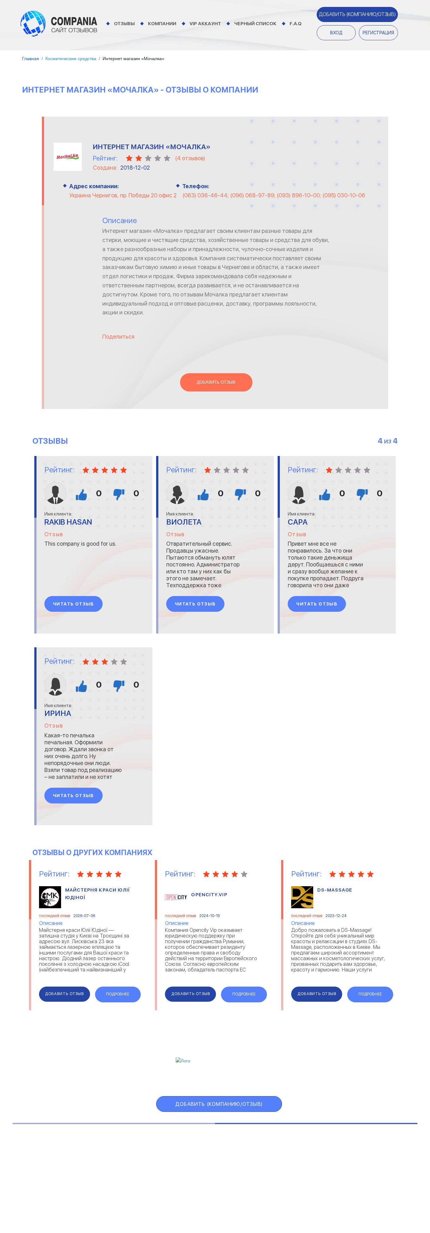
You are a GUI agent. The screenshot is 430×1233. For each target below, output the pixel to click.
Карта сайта (335, 1079)
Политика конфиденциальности (257, 1202)
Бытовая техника (39, 1180)
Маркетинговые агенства (376, 1172)
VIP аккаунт (181, 1079)
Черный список (255, 23)
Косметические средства (204, 1180)
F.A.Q (296, 23)
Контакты (89, 1202)
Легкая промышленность (375, 1156)
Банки (26, 1156)
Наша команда (334, 1202)
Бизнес (27, 1164)
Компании (162, 23)
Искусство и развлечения (203, 1172)
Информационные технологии (207, 1164)
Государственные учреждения (207, 1148)
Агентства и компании (45, 1148)
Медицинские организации (377, 1180)
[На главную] (58, 23)
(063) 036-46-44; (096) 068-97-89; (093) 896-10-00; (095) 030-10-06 (273, 195)
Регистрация (378, 32)
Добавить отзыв (216, 382)
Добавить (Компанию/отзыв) (357, 14)
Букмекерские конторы (45, 1172)
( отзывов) (190, 158)
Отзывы (124, 23)
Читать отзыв (73, 603)
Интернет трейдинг (197, 1156)
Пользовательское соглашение (156, 1202)
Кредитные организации (375, 1148)
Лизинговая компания (372, 1164)
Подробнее (117, 994)
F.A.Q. (294, 1079)
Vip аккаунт (205, 23)
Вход (336, 32)
